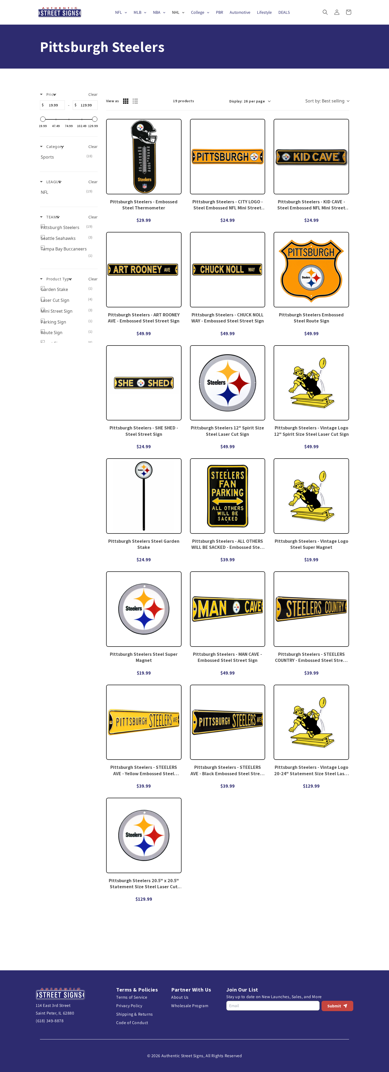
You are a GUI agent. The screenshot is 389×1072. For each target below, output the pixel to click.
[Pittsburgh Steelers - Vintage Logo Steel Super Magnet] (311, 496)
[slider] (43, 119)
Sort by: (325, 101)
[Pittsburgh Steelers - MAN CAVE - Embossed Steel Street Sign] (227, 609)
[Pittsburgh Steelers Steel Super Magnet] (144, 609)
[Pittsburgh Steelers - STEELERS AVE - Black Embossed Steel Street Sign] (227, 722)
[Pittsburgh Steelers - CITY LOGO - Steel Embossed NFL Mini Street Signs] (227, 156)
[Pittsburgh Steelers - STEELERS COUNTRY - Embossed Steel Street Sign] (311, 609)
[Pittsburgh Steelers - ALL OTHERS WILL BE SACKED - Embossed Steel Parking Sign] (227, 496)
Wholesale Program (189, 1005)
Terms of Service (131, 997)
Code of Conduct (132, 1022)
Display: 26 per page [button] (247, 101)
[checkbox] (68, 157)
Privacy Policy (129, 1005)
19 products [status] (183, 100)
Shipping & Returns (134, 1014)
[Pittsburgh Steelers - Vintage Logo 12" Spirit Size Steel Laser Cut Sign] (311, 383)
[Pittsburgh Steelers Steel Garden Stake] (144, 496)
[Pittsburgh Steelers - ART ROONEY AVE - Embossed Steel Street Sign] (144, 269)
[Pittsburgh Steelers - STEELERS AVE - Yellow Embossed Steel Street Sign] (144, 722)
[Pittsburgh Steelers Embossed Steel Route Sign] (311, 269)
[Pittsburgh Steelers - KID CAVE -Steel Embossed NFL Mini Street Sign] (311, 156)
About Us (180, 997)
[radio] (125, 101)
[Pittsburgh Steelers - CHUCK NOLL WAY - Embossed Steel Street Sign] (227, 269)
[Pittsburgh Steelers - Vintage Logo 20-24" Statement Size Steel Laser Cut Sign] (311, 722)
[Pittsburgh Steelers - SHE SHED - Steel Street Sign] (144, 383)
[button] (325, 12)
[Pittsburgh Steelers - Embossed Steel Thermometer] (144, 156)
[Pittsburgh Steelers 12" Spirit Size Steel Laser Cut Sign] (227, 383)
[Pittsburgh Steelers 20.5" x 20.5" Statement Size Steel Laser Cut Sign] (144, 835)
